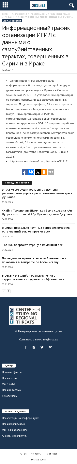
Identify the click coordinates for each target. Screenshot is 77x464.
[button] (71, 5)
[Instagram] (35, 347)
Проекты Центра (12, 372)
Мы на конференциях (14, 429)
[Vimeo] (50, 347)
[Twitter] (43, 347)
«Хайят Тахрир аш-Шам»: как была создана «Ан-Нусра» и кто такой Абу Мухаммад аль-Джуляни (37, 212)
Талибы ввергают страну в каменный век (32, 245)
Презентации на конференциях (20, 418)
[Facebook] (27, 347)
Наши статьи (9, 378)
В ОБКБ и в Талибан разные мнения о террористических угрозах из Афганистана (33, 277)
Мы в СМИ (8, 384)
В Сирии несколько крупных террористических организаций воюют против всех (36, 229)
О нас (23, 453)
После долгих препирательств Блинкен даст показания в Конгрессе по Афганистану (34, 260)
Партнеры (51, 453)
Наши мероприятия (13, 423)
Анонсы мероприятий (14, 435)
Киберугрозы (9, 395)
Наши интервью (11, 389)
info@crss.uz (50, 339)
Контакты (36, 453)
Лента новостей (12, 21)
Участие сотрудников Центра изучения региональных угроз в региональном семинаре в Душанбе (37, 193)
